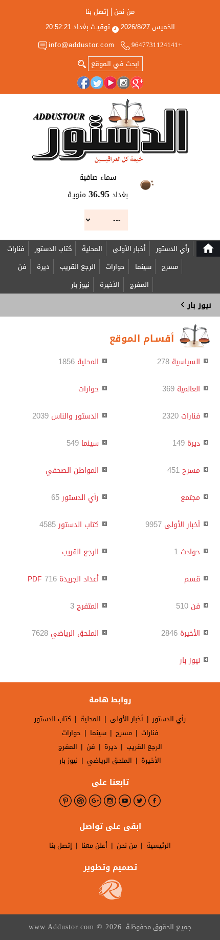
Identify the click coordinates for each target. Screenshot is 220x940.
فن (22, 266)
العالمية (188, 389)
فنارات (16, 248)
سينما (143, 266)
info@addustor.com (82, 44)
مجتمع (190, 498)
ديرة (43, 266)
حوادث (190, 552)
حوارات (115, 266)
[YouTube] (110, 82)
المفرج (139, 284)
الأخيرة (110, 284)
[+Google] (136, 82)
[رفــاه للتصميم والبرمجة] (110, 897)
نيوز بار (80, 284)
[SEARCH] (82, 63)
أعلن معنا (94, 845)
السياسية (186, 362)
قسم (192, 579)
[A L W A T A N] (110, 131)
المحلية (92, 248)
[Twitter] (97, 82)
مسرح (170, 266)
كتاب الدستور (53, 248)
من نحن (124, 12)
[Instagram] (123, 82)
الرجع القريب (78, 266)
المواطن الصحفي (72, 470)
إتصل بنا (96, 12)
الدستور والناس (75, 416)
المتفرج (88, 606)
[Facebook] (83, 82)
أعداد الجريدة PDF (63, 579)
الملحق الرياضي (75, 633)
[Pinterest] (65, 801)
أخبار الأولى (129, 248)
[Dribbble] (80, 801)
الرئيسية (158, 845)
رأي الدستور (172, 248)
